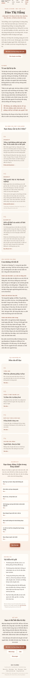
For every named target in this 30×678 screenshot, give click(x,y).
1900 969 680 (23, 605)
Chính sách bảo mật (10, 671)
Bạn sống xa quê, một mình (10, 538)
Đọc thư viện (15, 545)
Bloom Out (5, 669)
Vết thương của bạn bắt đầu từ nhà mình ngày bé (14, 505)
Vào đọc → (6, 382)
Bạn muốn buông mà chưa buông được (13, 521)
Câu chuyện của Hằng (15, 56)
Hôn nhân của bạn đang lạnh (10, 490)
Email (25, 669)
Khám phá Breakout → (9, 204)
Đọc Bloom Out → (8, 248)
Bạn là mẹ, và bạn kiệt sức (10, 497)
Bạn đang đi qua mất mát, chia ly (12, 514)
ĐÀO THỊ (4, 2)
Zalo (20, 651)
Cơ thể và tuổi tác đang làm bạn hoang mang (13, 529)
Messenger (15, 656)
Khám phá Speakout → (9, 165)
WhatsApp (11, 651)
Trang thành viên (20, 671)
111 (20, 607)
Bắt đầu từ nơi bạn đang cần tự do (15, 51)
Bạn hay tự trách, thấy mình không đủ (13, 483)
